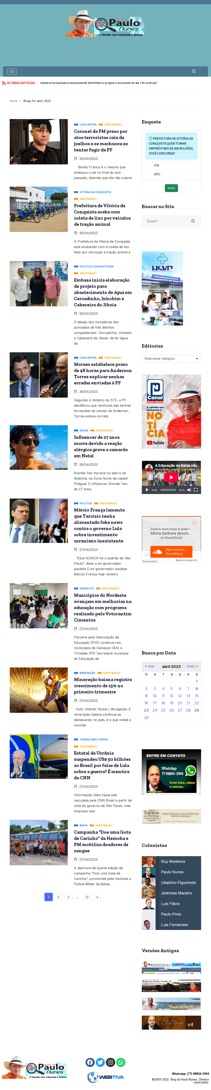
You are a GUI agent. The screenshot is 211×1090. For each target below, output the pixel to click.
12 (87, 897)
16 (146, 703)
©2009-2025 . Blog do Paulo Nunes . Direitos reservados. (180, 1078)
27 (180, 710)
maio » (192, 666)
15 (197, 696)
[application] (171, 477)
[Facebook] (90, 1062)
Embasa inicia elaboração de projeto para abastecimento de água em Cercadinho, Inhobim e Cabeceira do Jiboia (103, 292)
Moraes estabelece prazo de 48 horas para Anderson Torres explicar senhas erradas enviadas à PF (103, 373)
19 (171, 703)
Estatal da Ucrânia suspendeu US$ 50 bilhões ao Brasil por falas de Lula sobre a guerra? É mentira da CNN (102, 765)
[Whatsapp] (120, 1062)
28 (188, 710)
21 (188, 703)
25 (163, 710)
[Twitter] (100, 1062)
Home (14, 101)
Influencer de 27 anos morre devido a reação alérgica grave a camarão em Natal (101, 446)
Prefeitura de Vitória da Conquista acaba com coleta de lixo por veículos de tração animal (102, 215)
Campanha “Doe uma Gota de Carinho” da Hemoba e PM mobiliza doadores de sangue (102, 841)
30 (146, 717)
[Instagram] (110, 1062)
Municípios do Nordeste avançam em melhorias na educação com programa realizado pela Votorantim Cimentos (103, 607)
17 (155, 703)
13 (180, 696)
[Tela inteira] (196, 490)
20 (180, 703)
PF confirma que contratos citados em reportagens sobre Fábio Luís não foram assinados (96, 82)
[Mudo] (189, 490)
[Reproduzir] (147, 490)
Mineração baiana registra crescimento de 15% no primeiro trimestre (103, 686)
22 (197, 703)
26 (171, 710)
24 (154, 710)
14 (188, 696)
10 (155, 696)
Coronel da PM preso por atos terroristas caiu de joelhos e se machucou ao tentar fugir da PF (101, 140)
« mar (149, 666)
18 (163, 703)
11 (163, 696)
